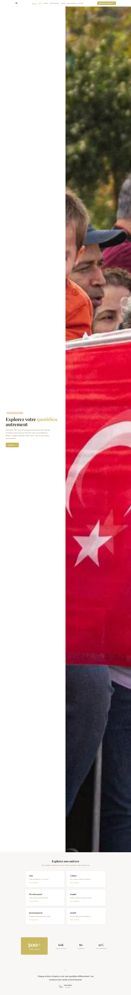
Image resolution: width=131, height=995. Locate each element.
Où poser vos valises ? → (106, 3)
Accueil (34, 3)
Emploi (63, 3)
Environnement (71, 3)
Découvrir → (12, 445)
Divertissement (54, 3)
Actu (40, 3)
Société (81, 3)
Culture (45, 3)
